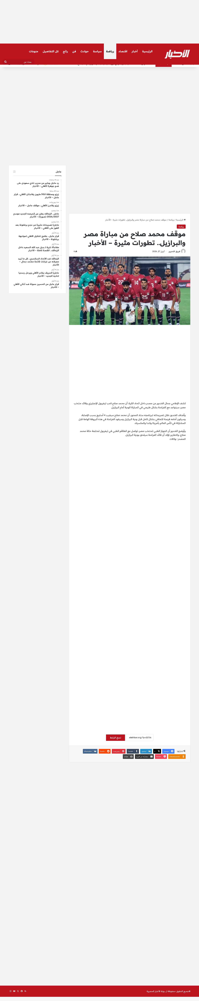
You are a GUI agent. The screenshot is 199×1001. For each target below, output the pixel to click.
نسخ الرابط (115, 737)
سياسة (97, 51)
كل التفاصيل (50, 51)
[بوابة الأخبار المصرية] (177, 54)
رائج (65, 51)
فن (74, 51)
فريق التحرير (174, 251)
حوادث (84, 51)
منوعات (33, 51)
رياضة (110, 51)
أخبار (135, 51)
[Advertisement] (99, 22)
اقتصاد (122, 51)
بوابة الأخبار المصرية (156, 991)
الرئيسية (147, 51)
